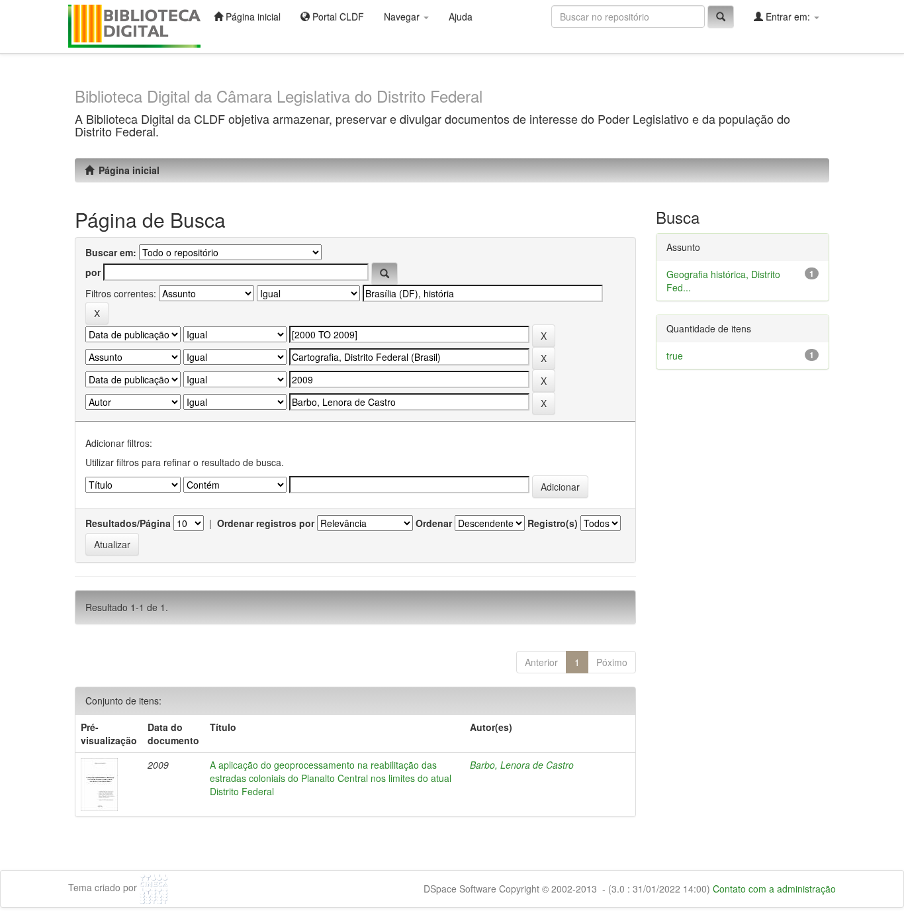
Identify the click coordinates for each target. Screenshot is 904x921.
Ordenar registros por (265, 523)
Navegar (403, 16)
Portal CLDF (337, 16)
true (674, 355)
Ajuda (461, 16)
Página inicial (252, 16)
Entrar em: (788, 16)
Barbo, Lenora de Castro (522, 764)
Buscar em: (110, 252)
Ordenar (434, 523)
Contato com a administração (774, 888)
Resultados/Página (128, 523)
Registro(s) (552, 523)
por (93, 272)
